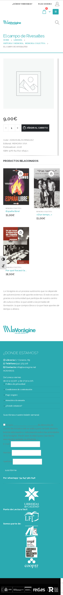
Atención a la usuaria (15, 400)
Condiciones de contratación (18, 389)
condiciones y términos (25, 425)
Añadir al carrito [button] (20, 174)
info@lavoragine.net (26, 367)
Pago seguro (45, 4)
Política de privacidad (15, 384)
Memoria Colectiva (13, 208)
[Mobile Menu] (56, 11)
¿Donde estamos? (13, 406)
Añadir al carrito (37, 128)
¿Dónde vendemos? (22, 4)
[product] (16, 186)
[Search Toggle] (57, 22)
